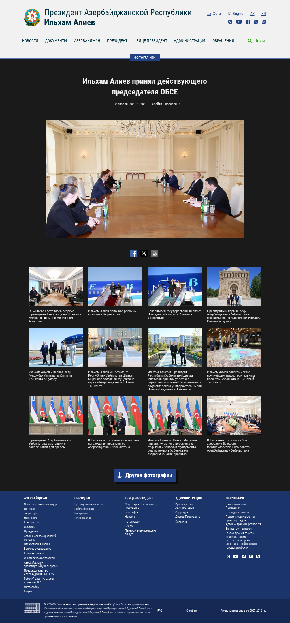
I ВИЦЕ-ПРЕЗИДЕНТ (151, 40)
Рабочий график (84, 509)
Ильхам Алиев (69, 22)
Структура (181, 512)
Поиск (260, 40)
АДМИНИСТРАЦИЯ (189, 40)
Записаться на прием (239, 528)
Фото (217, 13)
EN (263, 13)
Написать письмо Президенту (236, 506)
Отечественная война (37, 544)
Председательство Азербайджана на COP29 (39, 572)
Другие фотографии (148, 475)
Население (30, 518)
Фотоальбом (31, 587)
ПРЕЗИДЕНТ (117, 40)
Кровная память (34, 553)
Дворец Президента (187, 517)
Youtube (239, 22)
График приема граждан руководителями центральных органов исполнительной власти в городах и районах (241, 540)
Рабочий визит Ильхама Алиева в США (39, 580)
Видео (238, 13)
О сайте (191, 611)
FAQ (159, 611)
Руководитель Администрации (185, 506)
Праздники (31, 531)
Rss (264, 22)
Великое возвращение (37, 549)
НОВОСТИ (30, 40)
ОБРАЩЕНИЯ (223, 40)
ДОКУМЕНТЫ (56, 40)
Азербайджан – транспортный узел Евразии (41, 564)
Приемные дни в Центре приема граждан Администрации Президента (243, 520)
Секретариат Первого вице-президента (142, 506)
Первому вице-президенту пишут (141, 532)
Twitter (256, 22)
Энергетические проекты (39, 558)
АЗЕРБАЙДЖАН (87, 40)
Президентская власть (88, 504)
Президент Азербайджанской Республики (118, 12)
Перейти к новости (163, 104)
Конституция (32, 522)
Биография (81, 513)
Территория (31, 513)
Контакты (181, 521)
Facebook (248, 22)
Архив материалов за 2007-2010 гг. (243, 611)
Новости (130, 517)
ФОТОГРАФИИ (144, 57)
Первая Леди (82, 518)
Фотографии (132, 521)
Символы (29, 527)
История (29, 509)
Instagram (230, 22)
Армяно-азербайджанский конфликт (40, 538)
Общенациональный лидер (40, 504)
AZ (252, 13)
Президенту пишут (237, 512)
